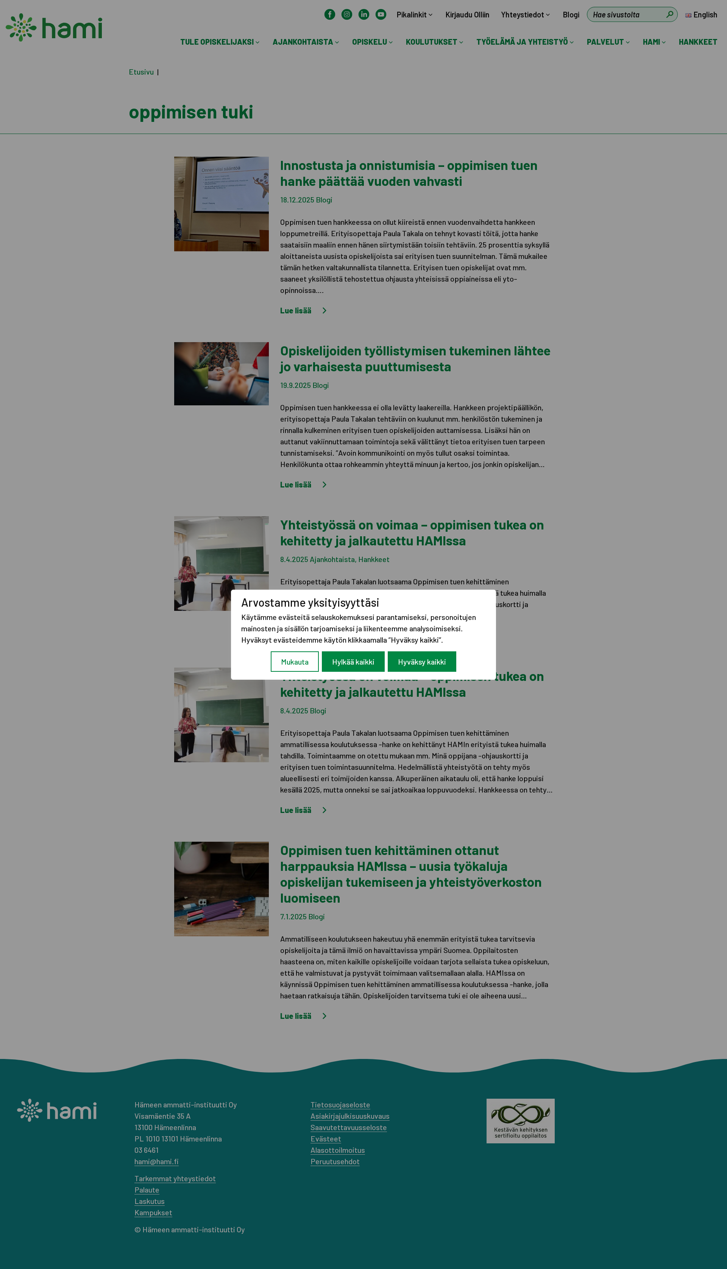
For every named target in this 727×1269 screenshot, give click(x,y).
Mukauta (295, 661)
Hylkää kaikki (353, 661)
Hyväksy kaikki (422, 661)
